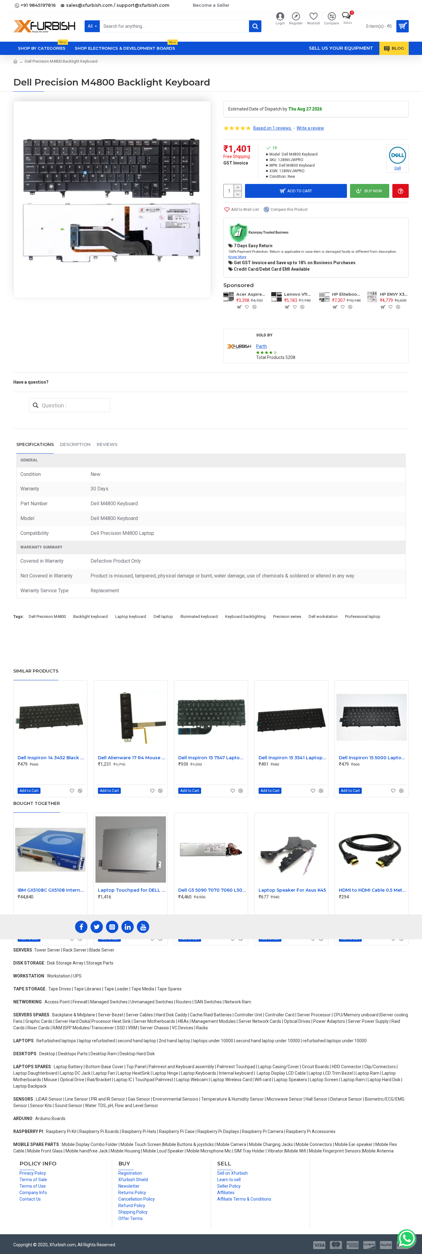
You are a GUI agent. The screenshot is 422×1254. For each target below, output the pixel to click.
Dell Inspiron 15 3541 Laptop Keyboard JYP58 (293, 757)
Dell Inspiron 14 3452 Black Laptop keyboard (52, 757)
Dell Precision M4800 (47, 616)
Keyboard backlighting (245, 616)
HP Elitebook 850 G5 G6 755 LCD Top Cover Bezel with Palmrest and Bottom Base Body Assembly (346, 294)
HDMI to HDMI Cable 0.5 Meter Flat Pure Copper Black (373, 890)
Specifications (35, 444)
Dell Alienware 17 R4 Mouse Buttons (132, 757)
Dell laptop (163, 616)
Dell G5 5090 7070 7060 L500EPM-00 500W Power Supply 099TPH (212, 890)
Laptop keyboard (130, 616)
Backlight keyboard (90, 616)
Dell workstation (323, 616)
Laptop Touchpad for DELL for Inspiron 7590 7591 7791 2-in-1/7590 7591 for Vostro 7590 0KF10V (132, 890)
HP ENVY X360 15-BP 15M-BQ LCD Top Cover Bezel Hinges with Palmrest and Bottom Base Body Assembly (394, 294)
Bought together (36, 803)
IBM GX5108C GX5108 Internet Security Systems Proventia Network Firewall (52, 890)
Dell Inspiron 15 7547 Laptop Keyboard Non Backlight (212, 757)
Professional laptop (362, 616)
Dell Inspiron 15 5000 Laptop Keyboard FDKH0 (373, 757)
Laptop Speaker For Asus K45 (292, 890)
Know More (237, 257)
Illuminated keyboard (199, 616)
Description (75, 444)
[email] (35, 405)
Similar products (35, 671)
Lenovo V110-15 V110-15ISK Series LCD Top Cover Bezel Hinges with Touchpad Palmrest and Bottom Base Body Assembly (298, 294)
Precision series (287, 616)
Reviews (107, 444)
